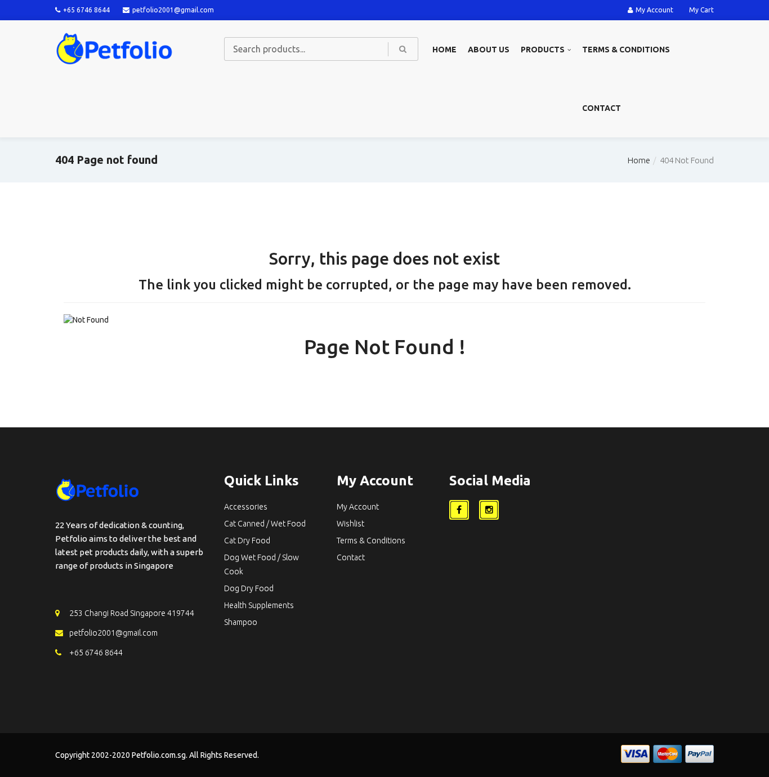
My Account (654, 10)
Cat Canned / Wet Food (265, 523)
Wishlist (350, 523)
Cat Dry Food (247, 540)
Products (543, 49)
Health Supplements (259, 605)
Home (444, 49)
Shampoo (240, 622)
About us (488, 49)
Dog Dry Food (249, 588)
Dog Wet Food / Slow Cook (261, 564)
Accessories (245, 506)
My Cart (701, 10)
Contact (601, 108)
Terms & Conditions (626, 49)
